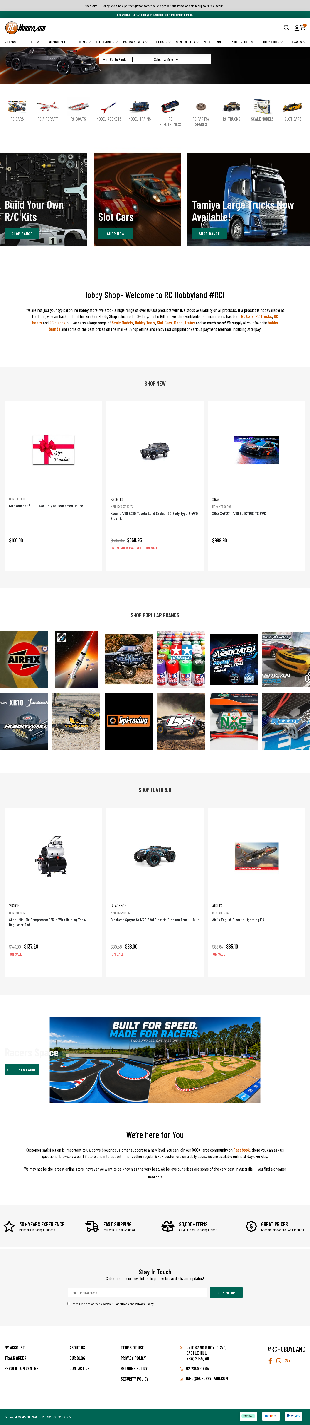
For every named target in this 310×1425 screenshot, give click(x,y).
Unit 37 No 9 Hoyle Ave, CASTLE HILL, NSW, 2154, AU (206, 1353)
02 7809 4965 (197, 1368)
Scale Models (185, 42)
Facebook (241, 1149)
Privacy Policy (144, 1304)
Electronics (105, 42)
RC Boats (81, 42)
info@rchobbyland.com (206, 1378)
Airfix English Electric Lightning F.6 (238, 912)
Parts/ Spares (133, 42)
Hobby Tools (270, 42)
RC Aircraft (57, 42)
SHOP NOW (116, 233)
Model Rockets (242, 42)
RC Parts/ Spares (201, 121)
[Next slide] (297, 486)
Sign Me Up (226, 1292)
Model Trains (213, 42)
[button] (297, 28)
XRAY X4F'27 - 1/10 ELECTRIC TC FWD (239, 506)
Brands (297, 42)
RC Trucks (32, 42)
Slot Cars (160, 42)
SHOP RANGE (21, 233)
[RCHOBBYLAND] (80, 27)
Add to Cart (53, 561)
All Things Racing (22, 1070)
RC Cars (10, 42)
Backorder (155, 561)
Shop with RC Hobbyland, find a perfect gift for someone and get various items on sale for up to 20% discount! (155, 6)
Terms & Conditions (116, 1304)
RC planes (57, 322)
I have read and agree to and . (112, 1304)
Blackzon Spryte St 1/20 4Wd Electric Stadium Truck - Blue (155, 912)
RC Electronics (170, 121)
